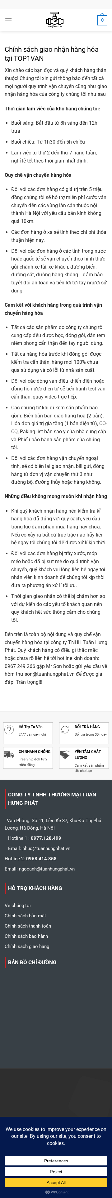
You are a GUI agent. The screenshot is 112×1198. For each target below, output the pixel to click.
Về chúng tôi (18, 905)
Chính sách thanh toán (28, 926)
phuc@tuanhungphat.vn (46, 848)
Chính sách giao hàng (27, 946)
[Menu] (8, 20)
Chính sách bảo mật (25, 916)
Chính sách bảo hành (26, 936)
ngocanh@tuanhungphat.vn (47, 869)
